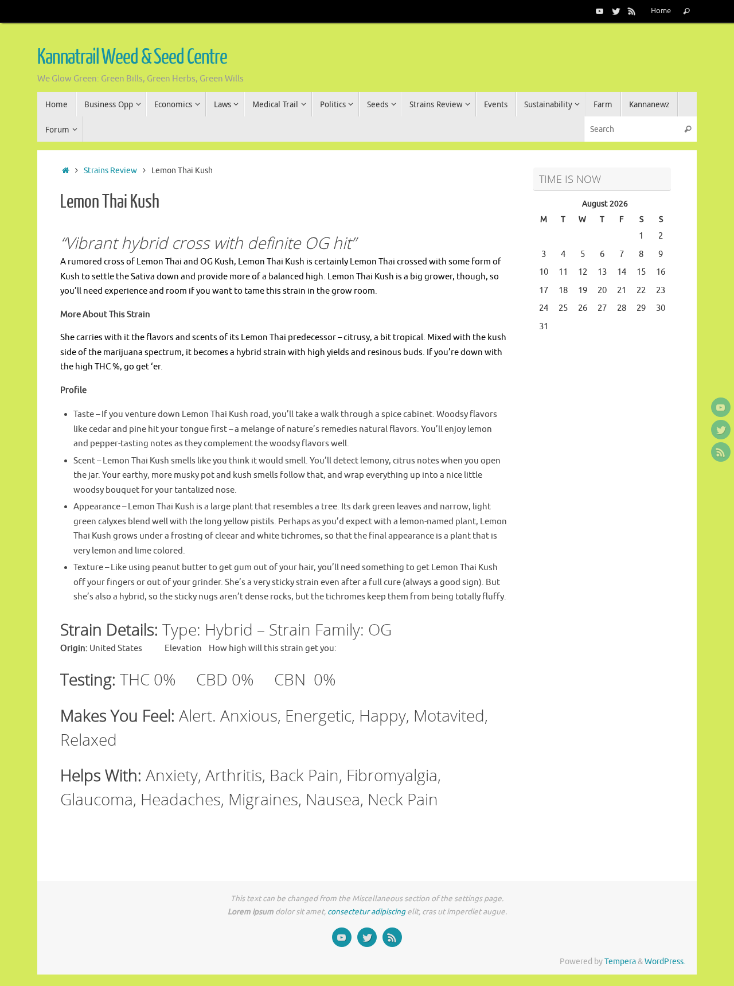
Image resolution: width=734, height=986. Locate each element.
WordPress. (665, 961)
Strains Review (110, 171)
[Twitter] (616, 11)
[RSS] (632, 11)
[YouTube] (600, 11)
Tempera (620, 961)
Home (661, 10)
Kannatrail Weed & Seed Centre (132, 57)
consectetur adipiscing (366, 912)
